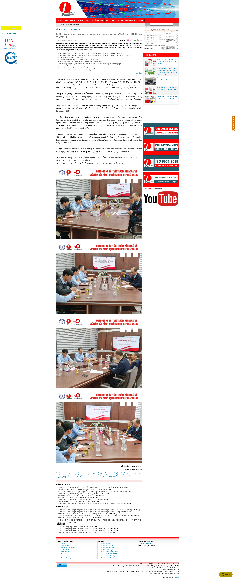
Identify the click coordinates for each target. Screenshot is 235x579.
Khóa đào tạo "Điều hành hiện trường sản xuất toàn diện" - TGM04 (80, 489)
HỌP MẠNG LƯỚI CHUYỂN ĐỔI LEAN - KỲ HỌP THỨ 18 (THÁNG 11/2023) (83, 514)
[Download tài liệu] (161, 138)
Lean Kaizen (65, 550)
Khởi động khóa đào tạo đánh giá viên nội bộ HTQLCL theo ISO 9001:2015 (82, 532)
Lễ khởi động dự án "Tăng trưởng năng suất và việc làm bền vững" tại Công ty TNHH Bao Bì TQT (90, 53)
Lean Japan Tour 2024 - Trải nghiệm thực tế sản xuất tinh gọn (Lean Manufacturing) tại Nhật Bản (90, 491)
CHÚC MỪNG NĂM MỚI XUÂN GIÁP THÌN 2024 (74, 501)
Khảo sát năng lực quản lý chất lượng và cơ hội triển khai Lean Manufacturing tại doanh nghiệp (89, 64)
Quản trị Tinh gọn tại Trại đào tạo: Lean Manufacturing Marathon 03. (80, 62)
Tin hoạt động (65, 546)
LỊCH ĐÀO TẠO (151, 55)
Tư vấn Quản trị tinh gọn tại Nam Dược (70, 57)
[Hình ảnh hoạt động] (161, 115)
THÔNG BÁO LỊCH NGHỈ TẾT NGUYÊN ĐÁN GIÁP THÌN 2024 (78, 499)
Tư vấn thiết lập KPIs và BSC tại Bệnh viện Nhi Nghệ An (76, 70)
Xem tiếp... (138, 73)
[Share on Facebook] (128, 40)
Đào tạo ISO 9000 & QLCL (109, 554)
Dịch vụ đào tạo (66, 556)
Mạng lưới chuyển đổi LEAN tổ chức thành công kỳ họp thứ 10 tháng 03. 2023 (83, 528)
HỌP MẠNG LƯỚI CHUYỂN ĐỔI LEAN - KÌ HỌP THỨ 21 (76, 495)
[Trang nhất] (57, 29)
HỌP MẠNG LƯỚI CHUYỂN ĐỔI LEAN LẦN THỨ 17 (75, 518)
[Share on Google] (131, 40)
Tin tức (63, 29)
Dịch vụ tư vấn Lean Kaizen (70, 554)
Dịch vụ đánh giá (66, 558)
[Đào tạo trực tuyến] (161, 154)
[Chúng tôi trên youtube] (161, 207)
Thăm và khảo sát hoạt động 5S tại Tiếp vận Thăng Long (76, 68)
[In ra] (138, 40)
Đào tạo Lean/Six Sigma (109, 556)
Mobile (177, 577)
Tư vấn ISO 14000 (107, 546)
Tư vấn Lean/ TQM (107, 550)
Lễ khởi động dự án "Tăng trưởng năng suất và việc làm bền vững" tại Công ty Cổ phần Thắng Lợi (90, 512)
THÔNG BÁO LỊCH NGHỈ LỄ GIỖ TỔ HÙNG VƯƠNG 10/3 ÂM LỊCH (80, 493)
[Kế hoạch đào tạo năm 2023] (161, 53)
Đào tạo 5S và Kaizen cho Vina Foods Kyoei (72, 66)
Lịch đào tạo (65, 544)
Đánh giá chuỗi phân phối (109, 552)
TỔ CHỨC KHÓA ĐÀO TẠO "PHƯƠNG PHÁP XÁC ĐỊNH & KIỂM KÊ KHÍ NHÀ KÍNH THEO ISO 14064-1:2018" (94, 516)
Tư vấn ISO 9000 (106, 544)
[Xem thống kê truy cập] (61, 566)
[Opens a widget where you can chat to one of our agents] (226, 575)
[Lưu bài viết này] (141, 40)
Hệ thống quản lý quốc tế (69, 548)
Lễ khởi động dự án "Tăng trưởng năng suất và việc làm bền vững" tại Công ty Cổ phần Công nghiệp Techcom (94, 56)
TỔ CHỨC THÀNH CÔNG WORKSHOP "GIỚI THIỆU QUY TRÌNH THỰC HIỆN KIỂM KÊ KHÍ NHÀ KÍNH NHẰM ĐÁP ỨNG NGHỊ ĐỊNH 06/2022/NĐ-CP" (99, 521)
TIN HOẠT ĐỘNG (74, 29)
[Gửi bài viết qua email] (135, 40)
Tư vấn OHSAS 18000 (108, 548)
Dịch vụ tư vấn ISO (67, 552)
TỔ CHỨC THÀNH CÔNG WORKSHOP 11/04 (73, 526)
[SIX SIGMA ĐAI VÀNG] (161, 186)
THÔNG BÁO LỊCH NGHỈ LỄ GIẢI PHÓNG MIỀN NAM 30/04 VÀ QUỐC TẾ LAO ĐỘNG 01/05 (88, 487)
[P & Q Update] (161, 171)
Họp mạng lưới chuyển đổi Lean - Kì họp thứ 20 (73, 497)
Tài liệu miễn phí (146, 544)
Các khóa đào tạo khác (108, 558)
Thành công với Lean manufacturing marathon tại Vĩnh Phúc (78, 60)
